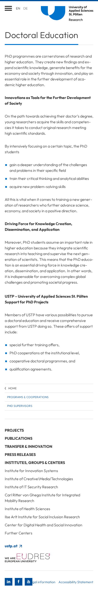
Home (12, 388)
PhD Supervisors (19, 406)
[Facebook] (18, 582)
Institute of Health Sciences (27, 508)
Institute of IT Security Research (31, 486)
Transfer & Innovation (28, 446)
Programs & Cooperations (28, 397)
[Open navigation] (8, 8)
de (25, 8)
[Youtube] (28, 582)
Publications (18, 438)
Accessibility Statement (76, 582)
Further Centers (18, 533)
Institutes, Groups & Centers (35, 462)
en (18, 8)
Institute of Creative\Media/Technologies (39, 478)
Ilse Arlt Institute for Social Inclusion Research (42, 516)
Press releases (20, 454)
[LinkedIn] (8, 582)
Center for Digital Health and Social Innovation (43, 525)
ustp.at (11, 545)
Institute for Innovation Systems (31, 470)
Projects (14, 430)
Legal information (42, 582)
